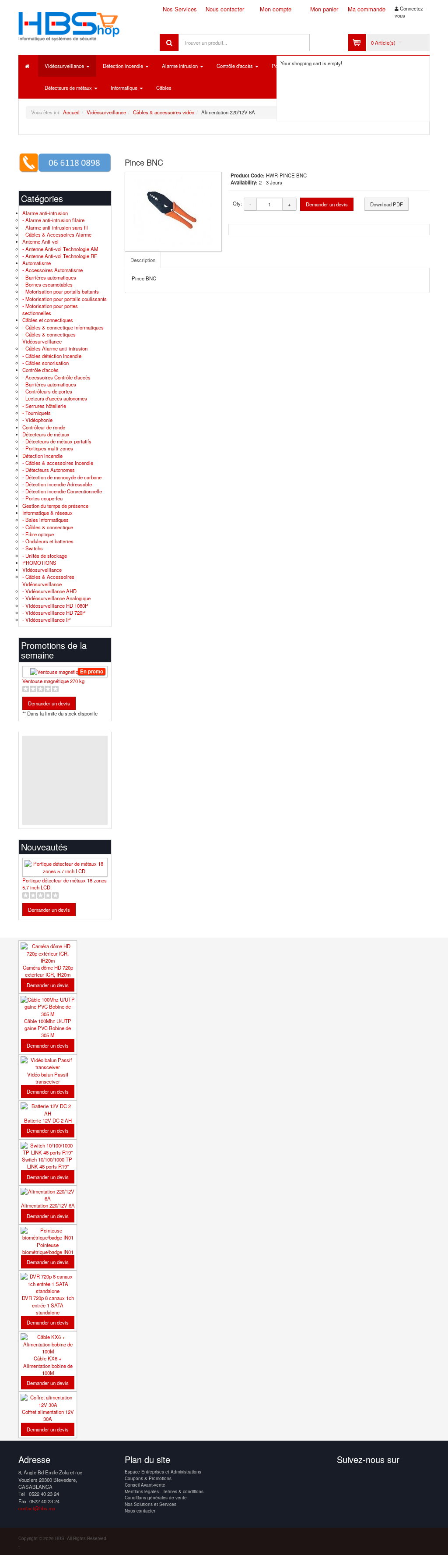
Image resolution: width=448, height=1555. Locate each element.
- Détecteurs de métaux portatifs (56, 441)
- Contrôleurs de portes (47, 391)
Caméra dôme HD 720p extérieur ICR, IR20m (48, 971)
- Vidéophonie (37, 419)
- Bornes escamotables (47, 284)
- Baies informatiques (45, 519)
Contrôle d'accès (235, 65)
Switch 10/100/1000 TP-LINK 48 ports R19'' (48, 1163)
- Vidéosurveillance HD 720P (54, 612)
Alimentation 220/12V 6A (48, 1205)
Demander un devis (327, 204)
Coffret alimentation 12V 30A (48, 1415)
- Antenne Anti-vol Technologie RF (59, 255)
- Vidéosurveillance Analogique (56, 598)
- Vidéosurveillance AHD (49, 591)
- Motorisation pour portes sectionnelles (50, 309)
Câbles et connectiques (47, 319)
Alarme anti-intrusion (45, 212)
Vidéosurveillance (65, 65)
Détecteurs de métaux (69, 87)
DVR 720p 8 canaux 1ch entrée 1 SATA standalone (48, 1305)
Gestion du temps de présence (55, 505)
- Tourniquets (36, 412)
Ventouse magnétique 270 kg (53, 680)
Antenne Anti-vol (40, 241)
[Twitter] (360, 1476)
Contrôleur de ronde (43, 427)
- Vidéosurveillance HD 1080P (55, 605)
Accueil (71, 112)
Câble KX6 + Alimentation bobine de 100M (48, 1365)
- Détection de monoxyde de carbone (62, 477)
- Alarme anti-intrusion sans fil (55, 227)
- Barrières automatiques (49, 277)
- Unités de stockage (44, 555)
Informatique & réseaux (47, 512)
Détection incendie (123, 65)
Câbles (164, 87)
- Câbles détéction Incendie (51, 355)
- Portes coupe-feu (42, 498)
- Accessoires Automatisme (52, 269)
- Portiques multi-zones (47, 448)
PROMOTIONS (39, 562)
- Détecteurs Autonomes (48, 469)
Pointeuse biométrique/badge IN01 (48, 1248)
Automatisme (36, 262)
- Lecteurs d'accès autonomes (54, 398)
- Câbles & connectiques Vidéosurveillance (49, 338)
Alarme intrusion (180, 65)
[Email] (409, 1476)
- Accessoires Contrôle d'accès (56, 377)
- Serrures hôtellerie (44, 405)
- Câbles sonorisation (45, 362)
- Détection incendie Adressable (57, 484)
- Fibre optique (38, 534)
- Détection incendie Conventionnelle (62, 491)
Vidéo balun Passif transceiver (47, 1078)
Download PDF (386, 204)
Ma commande (366, 9)
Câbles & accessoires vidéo (163, 112)
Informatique (125, 87)
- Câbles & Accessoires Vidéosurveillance (48, 580)
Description (142, 259)
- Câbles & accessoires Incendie (57, 462)
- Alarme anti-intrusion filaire (53, 219)
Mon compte (275, 9)
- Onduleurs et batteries (48, 541)
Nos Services (180, 9)
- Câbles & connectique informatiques (63, 327)
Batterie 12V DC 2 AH (48, 1120)
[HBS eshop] (82, 25)
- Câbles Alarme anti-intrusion (55, 348)
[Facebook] (344, 1476)
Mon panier (324, 9)
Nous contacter (225, 9)
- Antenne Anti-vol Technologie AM (60, 248)
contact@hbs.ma (36, 1508)
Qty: (237, 203)
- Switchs (32, 548)
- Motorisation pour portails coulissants (64, 298)
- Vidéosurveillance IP (46, 619)
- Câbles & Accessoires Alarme (56, 234)
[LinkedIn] (393, 1476)
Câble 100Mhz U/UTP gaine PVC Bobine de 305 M (47, 1028)
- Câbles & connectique (47, 527)
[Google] (376, 1476)
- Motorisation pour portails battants (60, 291)
